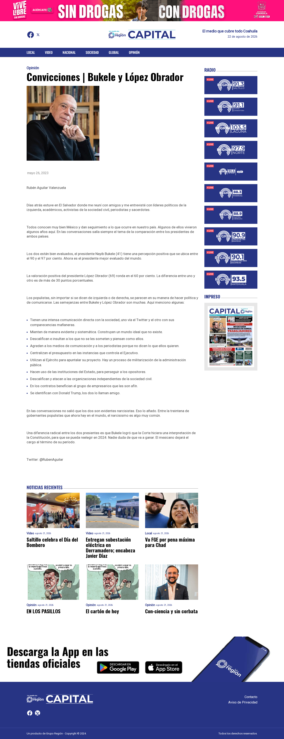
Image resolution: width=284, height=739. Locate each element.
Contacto (250, 697)
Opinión (134, 52)
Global (114, 52)
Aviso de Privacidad (242, 702)
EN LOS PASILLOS (44, 611)
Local (31, 52)
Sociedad (92, 52)
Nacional (69, 52)
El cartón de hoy (102, 611)
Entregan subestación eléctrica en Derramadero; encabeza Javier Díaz (110, 547)
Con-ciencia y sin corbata (171, 611)
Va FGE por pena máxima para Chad (170, 542)
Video (49, 52)
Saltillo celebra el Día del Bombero (52, 542)
